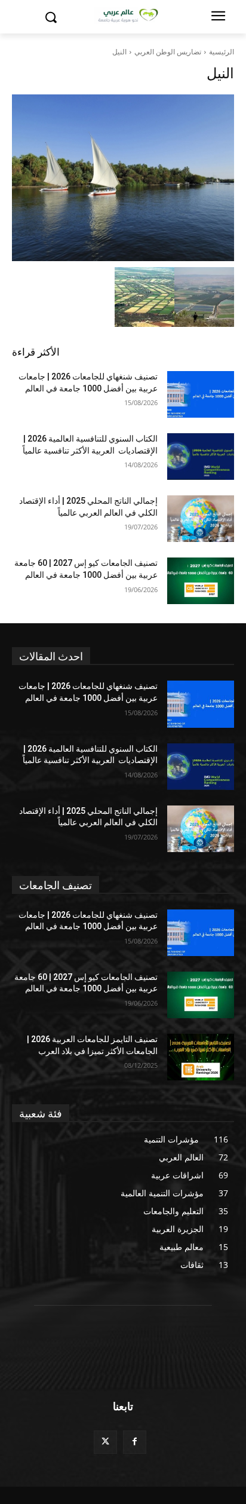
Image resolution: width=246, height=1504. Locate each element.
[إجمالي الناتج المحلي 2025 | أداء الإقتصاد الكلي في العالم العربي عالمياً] (200, 518)
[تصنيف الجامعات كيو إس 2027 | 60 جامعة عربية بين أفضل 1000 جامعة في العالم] (200, 581)
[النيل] (123, 177)
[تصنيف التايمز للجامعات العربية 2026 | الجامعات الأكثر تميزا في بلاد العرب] (200, 1057)
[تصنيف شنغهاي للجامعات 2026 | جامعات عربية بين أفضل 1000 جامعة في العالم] (200, 394)
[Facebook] (134, 1442)
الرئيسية (221, 52)
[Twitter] (105, 1442)
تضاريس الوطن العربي (167, 52)
